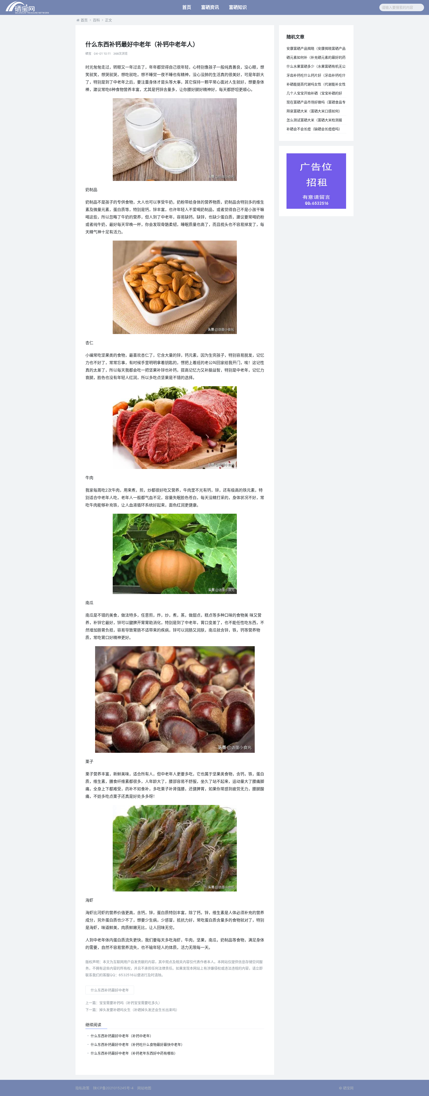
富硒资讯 (210, 7)
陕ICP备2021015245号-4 (113, 1088)
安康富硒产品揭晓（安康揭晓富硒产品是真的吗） (316, 49)
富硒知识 (238, 7)
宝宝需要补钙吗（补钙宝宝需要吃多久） (123, 1003)
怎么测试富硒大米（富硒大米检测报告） (314, 121)
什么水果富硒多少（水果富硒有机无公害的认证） (316, 67)
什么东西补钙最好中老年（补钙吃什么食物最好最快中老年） (137, 1044)
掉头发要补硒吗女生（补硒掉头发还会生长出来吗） (132, 1010)
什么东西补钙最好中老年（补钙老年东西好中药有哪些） (134, 1053)
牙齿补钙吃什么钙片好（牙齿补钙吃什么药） (316, 76)
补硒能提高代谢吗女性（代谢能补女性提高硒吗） (316, 85)
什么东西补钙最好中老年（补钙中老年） (122, 1036)
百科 (96, 20)
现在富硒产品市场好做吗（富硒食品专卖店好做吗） (316, 103)
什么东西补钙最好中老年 (110, 990)
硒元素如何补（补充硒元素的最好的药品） (316, 58)
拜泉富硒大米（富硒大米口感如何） (314, 111)
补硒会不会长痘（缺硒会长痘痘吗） (314, 129)
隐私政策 (82, 1088)
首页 (186, 7)
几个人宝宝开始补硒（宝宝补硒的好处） (314, 94)
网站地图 (144, 1088)
